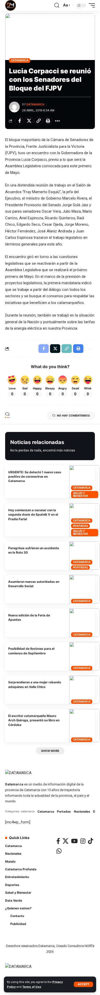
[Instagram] (83, 841)
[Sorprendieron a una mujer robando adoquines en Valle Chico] (84, 690)
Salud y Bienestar (80, 494)
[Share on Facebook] (19, 120)
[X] (65, 841)
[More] (57, 120)
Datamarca (35, 104)
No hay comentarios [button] (73, 415)
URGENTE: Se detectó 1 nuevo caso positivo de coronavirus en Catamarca (34, 476)
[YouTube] (74, 841)
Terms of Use (31, 987)
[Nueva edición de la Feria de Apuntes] (84, 622)
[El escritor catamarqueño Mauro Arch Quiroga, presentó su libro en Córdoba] (84, 725)
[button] (83, 984)
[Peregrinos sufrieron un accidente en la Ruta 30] (84, 555)
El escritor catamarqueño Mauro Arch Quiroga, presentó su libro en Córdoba (33, 720)
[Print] (48, 120)
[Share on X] (29, 120)
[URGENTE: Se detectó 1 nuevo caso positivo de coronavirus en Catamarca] (84, 481)
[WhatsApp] (59, 851)
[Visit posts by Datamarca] (14, 107)
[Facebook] (58, 841)
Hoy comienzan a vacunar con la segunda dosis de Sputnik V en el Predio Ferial (33, 514)
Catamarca (19, 60)
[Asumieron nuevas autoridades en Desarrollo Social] (84, 589)
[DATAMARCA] (10, 5)
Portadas (80, 526)
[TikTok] (90, 841)
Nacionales (82, 811)
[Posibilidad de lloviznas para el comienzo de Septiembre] (84, 656)
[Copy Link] (38, 120)
